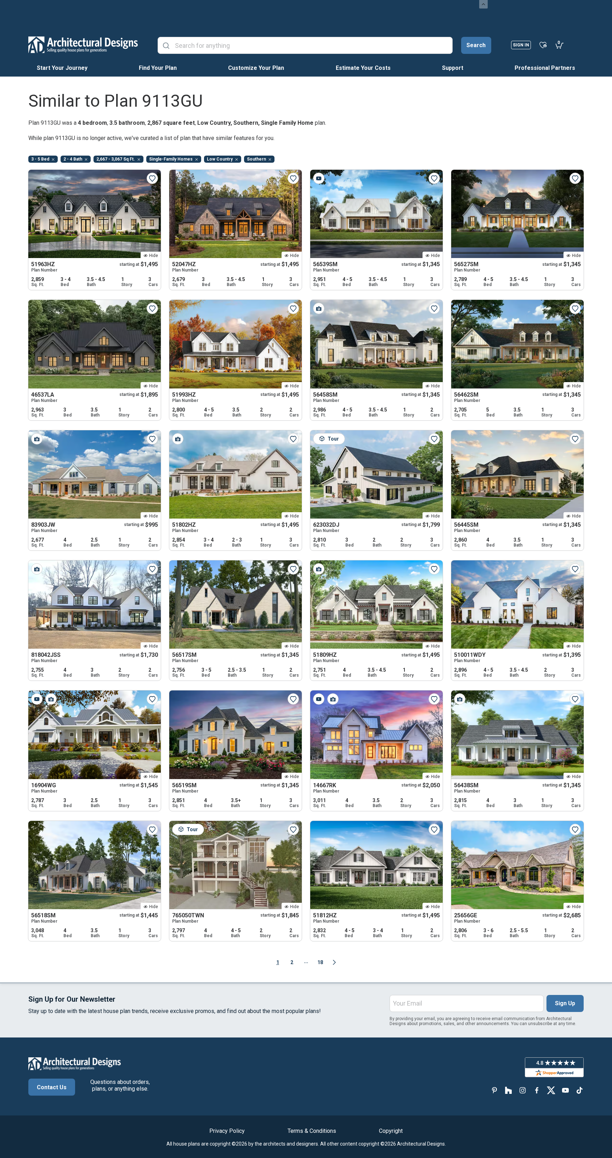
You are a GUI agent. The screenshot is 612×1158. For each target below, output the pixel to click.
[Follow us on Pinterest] (494, 1090)
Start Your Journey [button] (62, 68)
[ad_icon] (83, 45)
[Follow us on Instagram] (522, 1090)
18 (320, 962)
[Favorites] (543, 44)
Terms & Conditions (312, 1131)
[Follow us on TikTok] (579, 1090)
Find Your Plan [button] (158, 68)
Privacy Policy (227, 1131)
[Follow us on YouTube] (565, 1090)
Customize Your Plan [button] (256, 68)
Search (476, 45)
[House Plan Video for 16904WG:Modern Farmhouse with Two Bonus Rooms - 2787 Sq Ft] (36, 699)
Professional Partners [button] (545, 68)
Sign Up (565, 1003)
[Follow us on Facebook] (537, 1090)
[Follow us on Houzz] (508, 1090)
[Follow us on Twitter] (551, 1090)
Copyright (391, 1131)
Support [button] (452, 68)
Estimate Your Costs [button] (363, 68)
